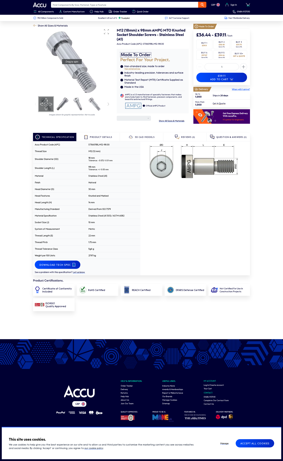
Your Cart (208, 388)
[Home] (79, 391)
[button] (106, 31)
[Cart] (248, 5)
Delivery (124, 389)
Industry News (168, 386)
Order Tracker (127, 386)
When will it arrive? (241, 89)
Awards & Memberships (172, 389)
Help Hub (125, 396)
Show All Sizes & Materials (53, 25)
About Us (125, 400)
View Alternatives (132, 69)
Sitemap (166, 403)
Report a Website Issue (172, 393)
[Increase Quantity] (199, 66)
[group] (72, 61)
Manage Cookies (169, 400)
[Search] (202, 5)
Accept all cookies (254, 443)
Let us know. (79, 272)
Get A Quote (219, 103)
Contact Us (209, 404)
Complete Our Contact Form (216, 400)
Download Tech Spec (55, 264)
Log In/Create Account (214, 385)
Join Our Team (127, 403)
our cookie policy (93, 448)
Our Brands (167, 396)
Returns (124, 393)
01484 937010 (243, 11)
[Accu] (39, 4)
